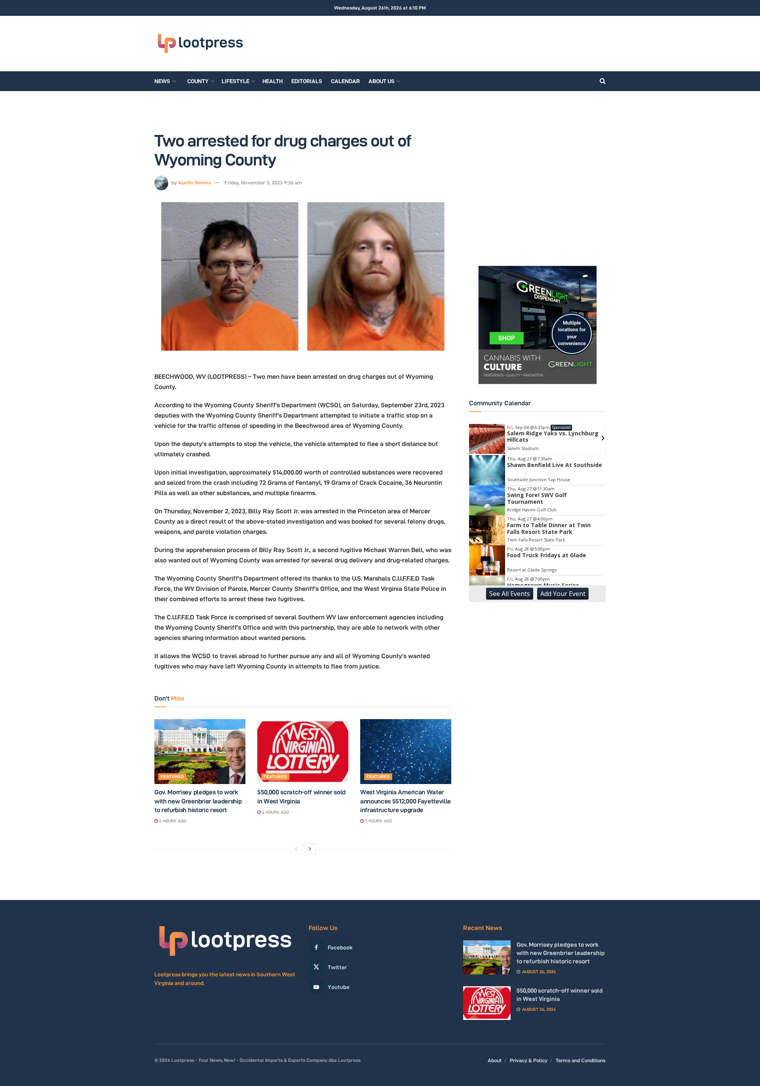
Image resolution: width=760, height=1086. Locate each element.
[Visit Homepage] (200, 43)
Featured (172, 776)
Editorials (306, 81)
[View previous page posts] (296, 848)
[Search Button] (603, 81)
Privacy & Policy (528, 1060)
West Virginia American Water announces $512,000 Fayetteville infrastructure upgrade (405, 801)
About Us (382, 81)
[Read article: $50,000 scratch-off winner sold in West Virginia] (302, 751)
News (162, 81)
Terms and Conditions (581, 1060)
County (198, 81)
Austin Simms (194, 182)
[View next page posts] (310, 848)
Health (272, 81)
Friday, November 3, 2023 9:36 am (263, 182)
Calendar (345, 81)
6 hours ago (172, 820)
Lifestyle (235, 81)
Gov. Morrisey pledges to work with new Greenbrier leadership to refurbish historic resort (197, 801)
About (495, 1060)
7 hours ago (378, 820)
